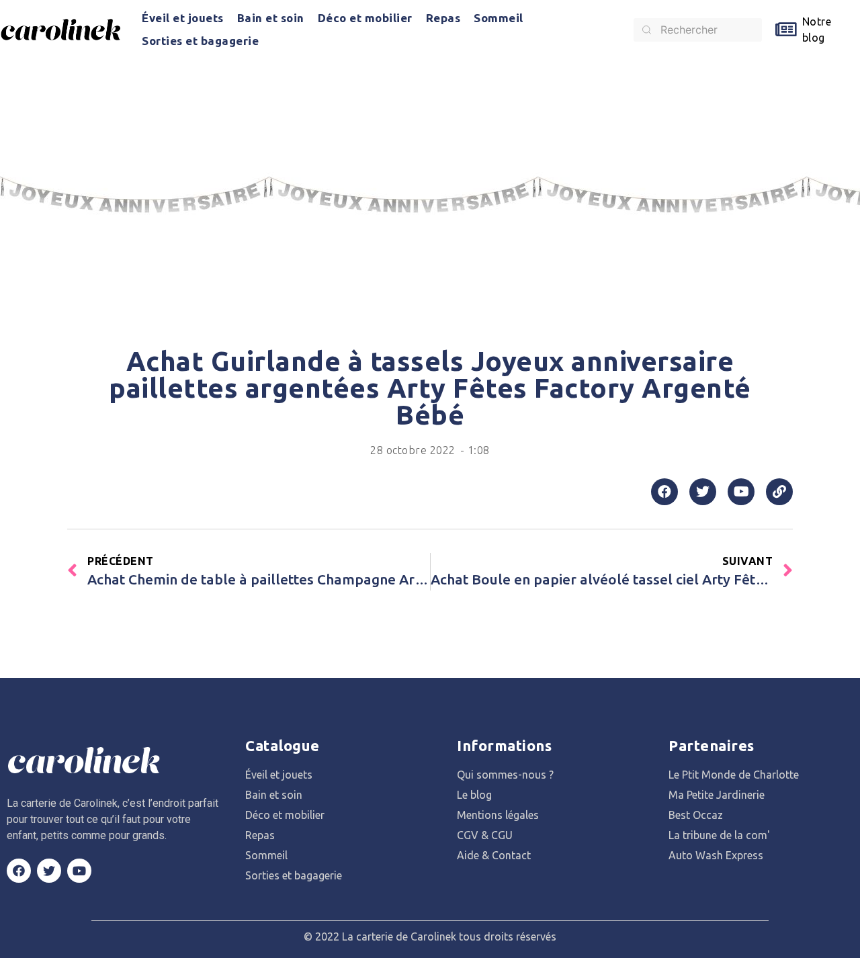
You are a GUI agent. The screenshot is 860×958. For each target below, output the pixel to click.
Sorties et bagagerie (200, 40)
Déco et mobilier (365, 17)
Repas (443, 17)
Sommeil (498, 17)
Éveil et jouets (183, 17)
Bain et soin (270, 17)
